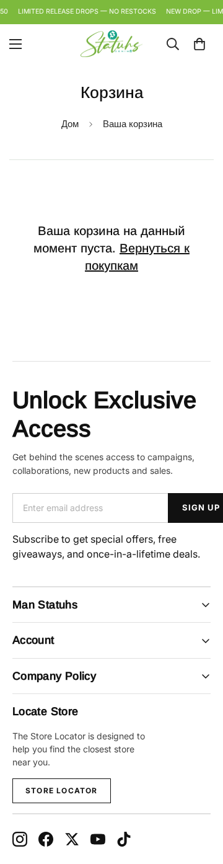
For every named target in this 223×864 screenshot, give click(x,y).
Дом (70, 124)
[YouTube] (97, 839)
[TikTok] (123, 839)
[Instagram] (19, 839)
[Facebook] (45, 839)
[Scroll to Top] (200, 798)
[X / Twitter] (71, 839)
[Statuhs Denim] (111, 43)
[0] (199, 43)
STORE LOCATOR (61, 790)
